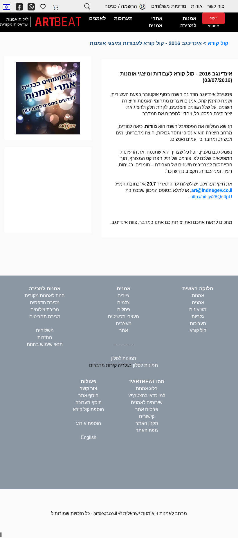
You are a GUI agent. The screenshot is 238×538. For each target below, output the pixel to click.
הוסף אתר (88, 395)
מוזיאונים (197, 309)
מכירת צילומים (44, 309)
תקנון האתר (147, 423)
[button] (6, 7)
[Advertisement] (47, 189)
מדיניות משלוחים (168, 6)
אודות (197, 6)
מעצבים (123, 323)
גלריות (198, 316)
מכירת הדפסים (44, 302)
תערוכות (198, 323)
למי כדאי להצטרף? (146, 395)
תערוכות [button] (123, 18)
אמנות (198, 295)
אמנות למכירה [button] (188, 22)
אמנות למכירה (45, 289)
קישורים (146, 416)
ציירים (123, 295)
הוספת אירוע (88, 423)
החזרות (44, 337)
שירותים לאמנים (147, 402)
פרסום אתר (146, 409)
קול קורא (218, 43)
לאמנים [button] (97, 18)
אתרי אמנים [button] (156, 22)
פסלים (123, 309)
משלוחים (45, 330)
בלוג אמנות (147, 388)
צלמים (123, 302)
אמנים (198, 302)
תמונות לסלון (123, 358)
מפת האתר (147, 430)
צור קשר (215, 6)
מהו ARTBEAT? (146, 381)
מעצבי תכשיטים (123, 316)
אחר (123, 330)
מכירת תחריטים (44, 316)
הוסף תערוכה (88, 402)
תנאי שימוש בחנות (45, 344)
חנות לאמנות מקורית (45, 295)
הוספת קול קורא (88, 409)
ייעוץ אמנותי (213, 20)
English (88, 437)
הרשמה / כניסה (121, 6)
